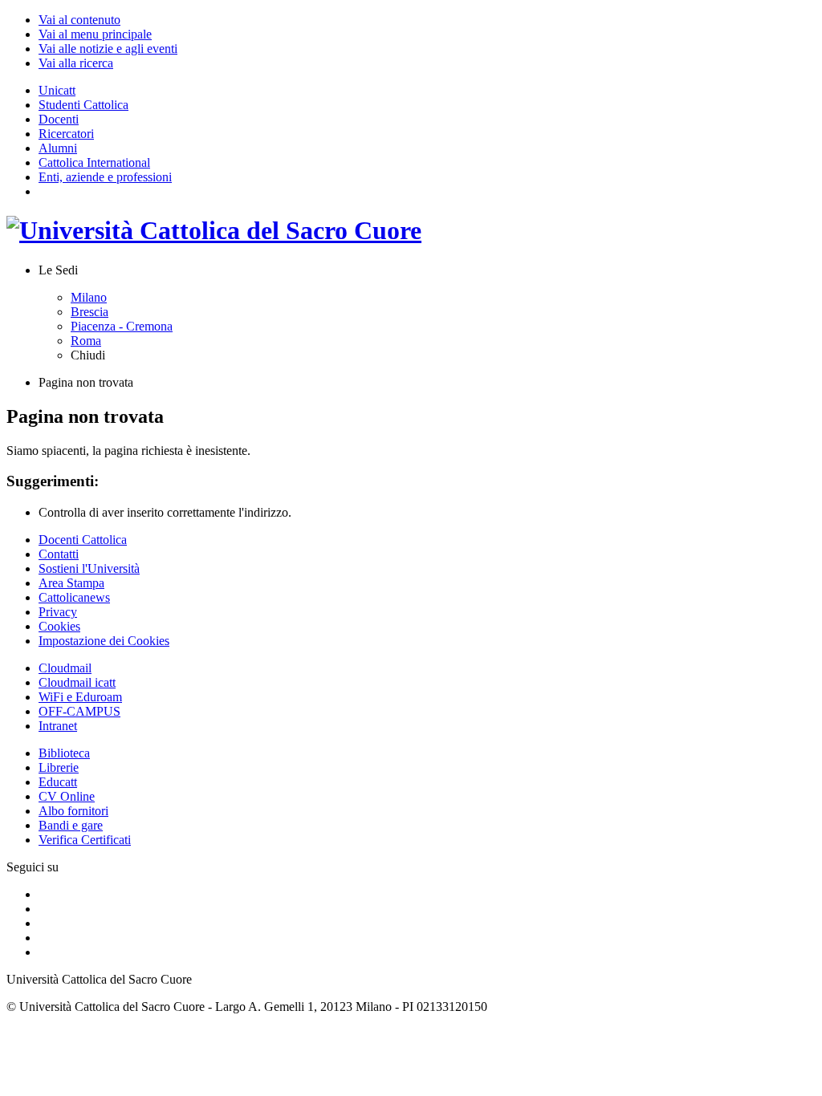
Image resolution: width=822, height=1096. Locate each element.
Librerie (59, 767)
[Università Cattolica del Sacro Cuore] (213, 230)
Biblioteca (64, 753)
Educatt (58, 782)
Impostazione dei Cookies (104, 640)
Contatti (59, 554)
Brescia (89, 312)
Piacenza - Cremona (122, 326)
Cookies (59, 626)
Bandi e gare (71, 825)
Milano (89, 297)
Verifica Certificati (85, 839)
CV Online (67, 796)
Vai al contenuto (79, 19)
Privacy (58, 612)
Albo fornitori (73, 811)
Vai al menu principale (95, 34)
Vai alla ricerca (76, 63)
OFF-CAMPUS (79, 711)
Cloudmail (65, 668)
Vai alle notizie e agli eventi (108, 48)
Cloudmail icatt (77, 682)
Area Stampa (71, 583)
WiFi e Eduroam (80, 697)
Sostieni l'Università (89, 568)
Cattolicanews (74, 597)
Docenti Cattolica (83, 539)
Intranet (58, 726)
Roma (86, 340)
